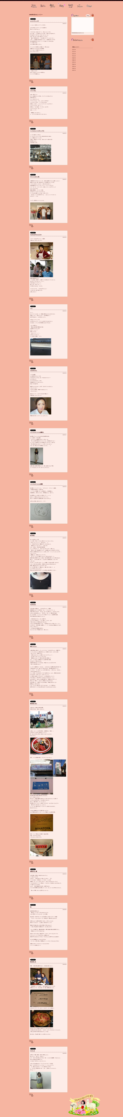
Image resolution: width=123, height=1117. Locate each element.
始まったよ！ (33, 646)
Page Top (31, 81)
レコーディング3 (34, 21)
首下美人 (32, 535)
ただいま (32, 1050)
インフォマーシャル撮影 (36, 484)
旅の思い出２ (33, 703)
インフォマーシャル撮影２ (37, 432)
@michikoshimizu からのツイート (78, 32)
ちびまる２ (33, 604)
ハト (31, 308)
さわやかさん (33, 370)
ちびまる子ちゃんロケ (36, 234)
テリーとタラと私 (34, 176)
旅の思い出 (33, 961)
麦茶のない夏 (33, 871)
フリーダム (33, 90)
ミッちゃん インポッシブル (37, 130)
